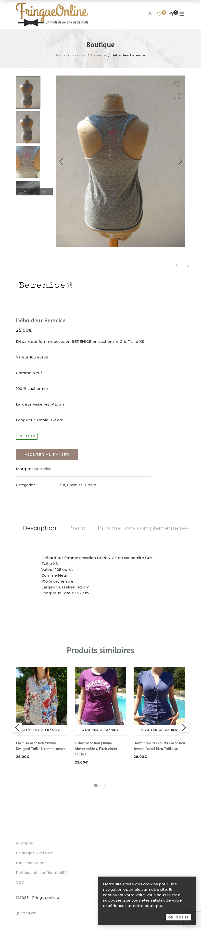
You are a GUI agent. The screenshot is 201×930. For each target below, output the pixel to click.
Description (39, 528)
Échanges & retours (34, 853)
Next (180, 161)
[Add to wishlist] (177, 84)
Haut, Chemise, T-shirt (77, 485)
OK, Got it (178, 917)
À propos (24, 843)
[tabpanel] (41, 713)
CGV (20, 882)
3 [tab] (105, 785)
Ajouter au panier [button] (41, 730)
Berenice (98, 55)
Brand (77, 528)
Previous (61, 161)
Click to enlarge (177, 96)
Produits (78, 55)
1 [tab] (96, 785)
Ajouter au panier (47, 454)
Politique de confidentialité (41, 872)
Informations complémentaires (143, 528)
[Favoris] (159, 14)
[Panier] (171, 14)
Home (61, 55)
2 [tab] (100, 785)
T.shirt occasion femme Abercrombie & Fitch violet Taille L (96, 748)
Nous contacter (30, 863)
